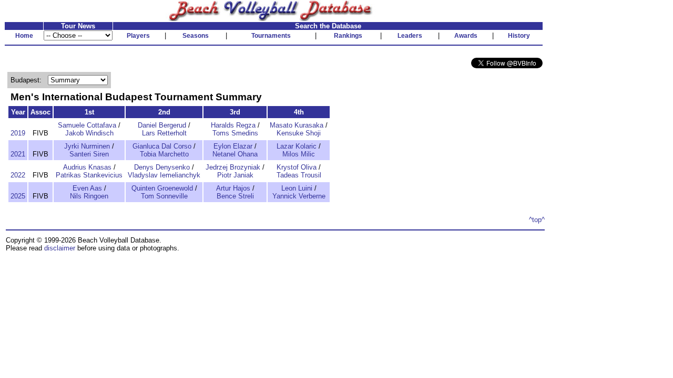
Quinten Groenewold (162, 188)
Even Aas (87, 188)
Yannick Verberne (298, 196)
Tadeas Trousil (299, 175)
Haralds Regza (233, 125)
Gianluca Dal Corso (161, 146)
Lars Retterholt (164, 133)
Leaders (409, 35)
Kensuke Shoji (299, 133)
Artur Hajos (233, 188)
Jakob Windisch (89, 133)
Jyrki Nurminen (87, 146)
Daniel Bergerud (162, 125)
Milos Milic (298, 154)
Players (138, 35)
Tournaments (271, 35)
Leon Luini (296, 188)
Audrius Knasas (87, 167)
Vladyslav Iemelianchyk (164, 175)
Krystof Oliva (297, 167)
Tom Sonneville (164, 196)
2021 (18, 154)
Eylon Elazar (232, 146)
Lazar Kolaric (297, 146)
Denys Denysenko (162, 167)
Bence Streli (235, 196)
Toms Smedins (235, 133)
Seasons (195, 35)
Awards (465, 35)
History (519, 35)
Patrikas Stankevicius (89, 175)
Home (24, 35)
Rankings (348, 35)
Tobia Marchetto (164, 154)
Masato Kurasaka (296, 125)
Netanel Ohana (235, 154)
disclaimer (59, 248)
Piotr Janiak (235, 175)
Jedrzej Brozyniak (233, 167)
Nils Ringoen (89, 196)
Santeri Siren (89, 154)
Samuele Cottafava (87, 125)
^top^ (537, 220)
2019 (18, 133)
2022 (18, 175)
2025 (18, 196)
